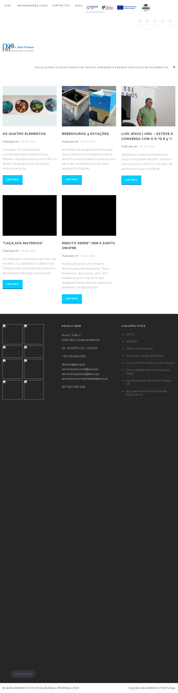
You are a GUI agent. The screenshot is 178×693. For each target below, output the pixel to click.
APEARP (132, 341)
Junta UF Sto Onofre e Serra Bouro (150, 363)
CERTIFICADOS (23, 674)
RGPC (79, 5)
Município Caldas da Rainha (145, 355)
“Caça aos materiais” (23, 243)
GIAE (8, 5)
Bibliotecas (57, 67)
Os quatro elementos (24, 134)
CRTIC (130, 334)
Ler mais (13, 179)
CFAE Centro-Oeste (139, 348)
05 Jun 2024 (28, 141)
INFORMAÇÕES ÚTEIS (32, 5)
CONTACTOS (61, 5)
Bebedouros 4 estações (85, 134)
